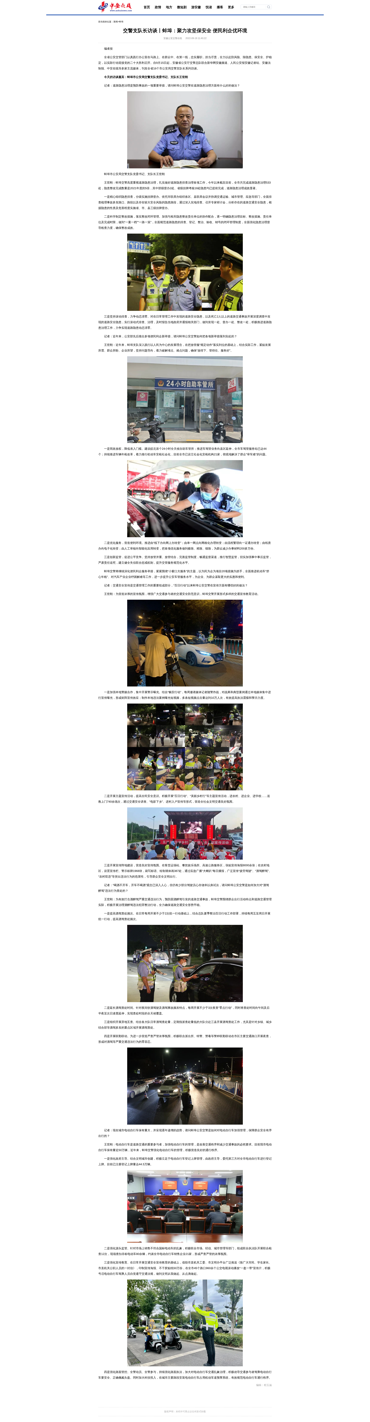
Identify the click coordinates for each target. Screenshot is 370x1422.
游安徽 (196, 7)
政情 (158, 7)
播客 (220, 7)
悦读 (209, 7)
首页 (147, 7)
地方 (169, 7)
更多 (231, 7)
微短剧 (182, 7)
